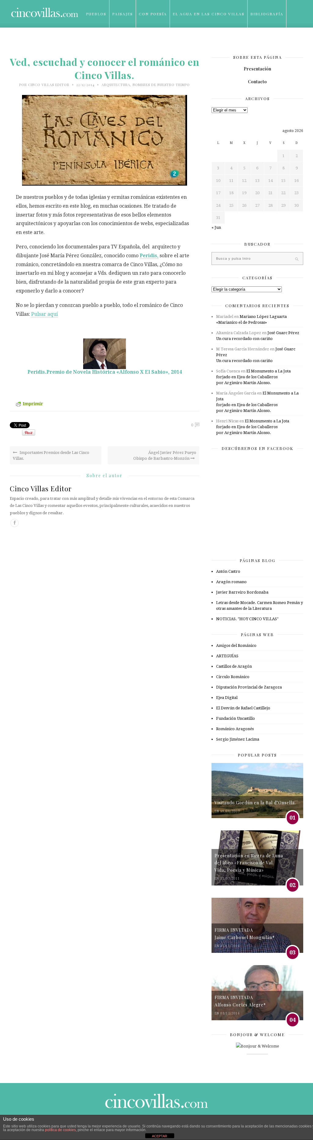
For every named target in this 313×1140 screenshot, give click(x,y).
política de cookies (60, 1130)
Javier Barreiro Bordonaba (242, 592)
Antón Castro (228, 571)
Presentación (257, 69)
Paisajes (122, 13)
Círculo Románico (232, 676)
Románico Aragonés (235, 729)
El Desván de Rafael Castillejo (243, 708)
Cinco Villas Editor (48, 84)
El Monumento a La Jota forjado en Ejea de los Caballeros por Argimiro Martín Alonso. (253, 377)
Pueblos (96, 13)
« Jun (216, 227)
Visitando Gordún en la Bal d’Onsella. (255, 803)
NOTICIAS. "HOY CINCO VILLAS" (247, 619)
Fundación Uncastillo (235, 718)
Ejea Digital (227, 697)
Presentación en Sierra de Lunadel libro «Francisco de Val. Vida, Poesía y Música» (249, 863)
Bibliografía (266, 13)
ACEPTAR (159, 1136)
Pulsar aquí (44, 314)
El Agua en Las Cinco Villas (209, 13)
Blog (92, 41)
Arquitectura (115, 84)
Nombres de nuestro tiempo (161, 84)
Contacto (257, 82)
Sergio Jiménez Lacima (237, 739)
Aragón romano (231, 581)
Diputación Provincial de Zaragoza (249, 687)
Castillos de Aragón (234, 666)
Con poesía (153, 13)
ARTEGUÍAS (227, 656)
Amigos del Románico (236, 645)
